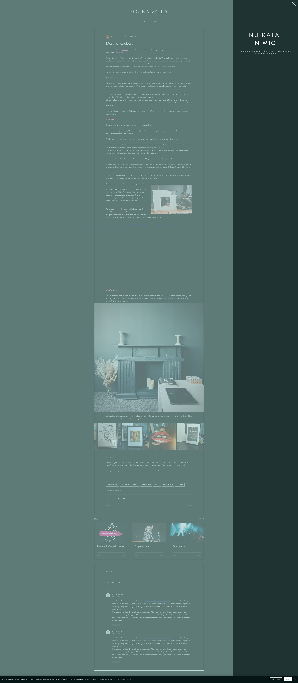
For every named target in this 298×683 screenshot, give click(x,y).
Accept (288, 679)
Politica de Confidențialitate (122, 679)
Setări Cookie (276, 679)
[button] (294, 4)
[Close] (295, 679)
